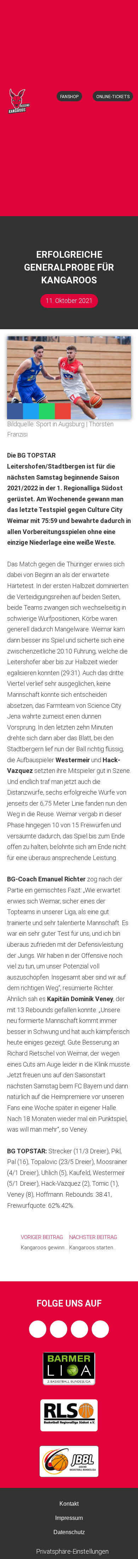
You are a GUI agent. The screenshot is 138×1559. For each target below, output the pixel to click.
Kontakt (69, 1504)
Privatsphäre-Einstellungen (72, 1551)
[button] (72, 204)
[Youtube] (100, 1329)
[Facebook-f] (37, 1329)
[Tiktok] (79, 1329)
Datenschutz (69, 1532)
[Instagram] (58, 1329)
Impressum (69, 1518)
